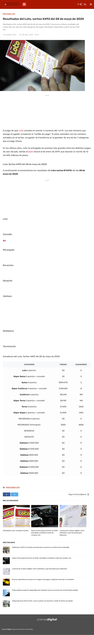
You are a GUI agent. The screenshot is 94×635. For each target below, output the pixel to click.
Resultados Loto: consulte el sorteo (15, 531)
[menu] (90, 3)
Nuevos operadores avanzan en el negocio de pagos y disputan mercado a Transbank (43, 579)
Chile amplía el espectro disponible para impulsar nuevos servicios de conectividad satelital (45, 590)
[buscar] (5, 4)
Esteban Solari (11, 35)
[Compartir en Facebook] (6, 494)
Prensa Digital (7, 629)
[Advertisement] (47, 111)
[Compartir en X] (14, 494)
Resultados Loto (13, 487)
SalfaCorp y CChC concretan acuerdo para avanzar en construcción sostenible (40, 547)
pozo (30, 151)
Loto (21, 130)
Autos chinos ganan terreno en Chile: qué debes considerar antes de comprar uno (44, 533)
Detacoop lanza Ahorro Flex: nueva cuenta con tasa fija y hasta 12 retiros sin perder (42, 601)
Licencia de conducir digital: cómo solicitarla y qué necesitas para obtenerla (71, 533)
